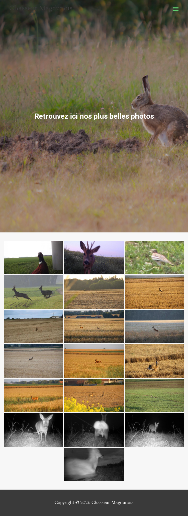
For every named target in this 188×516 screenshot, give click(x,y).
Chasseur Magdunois (40, 8)
